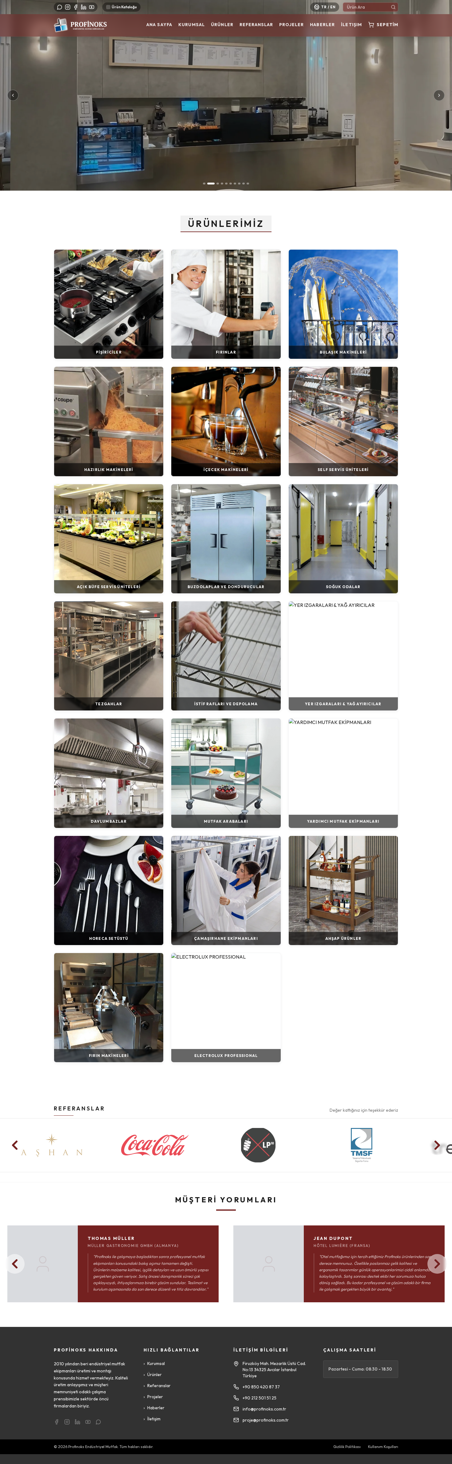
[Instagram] (67, 7)
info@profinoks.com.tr (264, 1409)
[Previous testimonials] (15, 1264)
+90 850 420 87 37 (261, 1387)
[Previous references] (15, 1145)
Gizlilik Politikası (347, 1446)
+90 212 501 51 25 (259, 1398)
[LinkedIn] (83, 7)
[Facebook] (75, 7)
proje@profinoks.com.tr (266, 1420)
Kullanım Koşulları (383, 1446)
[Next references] (437, 1145)
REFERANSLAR (79, 1108)
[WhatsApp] (59, 7)
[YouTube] (91, 7)
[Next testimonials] (437, 1264)
